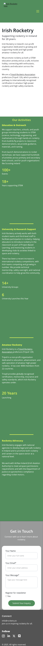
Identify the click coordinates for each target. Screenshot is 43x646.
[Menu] (37, 11)
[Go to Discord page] (19, 636)
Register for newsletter (15, 593)
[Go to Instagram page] (3, 636)
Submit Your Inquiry (22, 603)
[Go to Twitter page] (14, 636)
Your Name (10, 551)
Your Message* (12, 575)
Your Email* (10, 563)
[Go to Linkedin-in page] (8, 636)
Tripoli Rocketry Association (22, 74)
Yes (9, 596)
